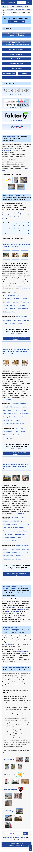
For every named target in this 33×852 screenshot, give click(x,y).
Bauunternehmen (8, 521)
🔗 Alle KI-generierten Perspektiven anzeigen (16, 338)
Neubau (10, 413)
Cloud (27, 524)
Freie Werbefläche (16, 126)
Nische (16, 413)
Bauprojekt (23, 517)
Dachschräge (15, 403)
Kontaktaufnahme (16, 129)
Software (12, 537)
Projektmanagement (19, 534)
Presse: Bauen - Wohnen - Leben (15, 195)
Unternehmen (7, 541)
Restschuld (11, 308)
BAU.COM (12, 2)
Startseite (6, 837)
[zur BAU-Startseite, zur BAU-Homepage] (3, 6)
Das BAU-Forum (9, 136)
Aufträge (25, 6)
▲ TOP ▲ (30, 846)
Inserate (19, 6)
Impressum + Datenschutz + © (17, 844)
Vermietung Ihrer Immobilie (10, 611)
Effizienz (21, 527)
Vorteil (22, 423)
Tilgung (18, 308)
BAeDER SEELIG (9, 774)
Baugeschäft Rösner (10, 789)
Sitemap (24, 73)
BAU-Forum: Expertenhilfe (16, 34)
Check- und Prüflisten (16, 59)
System (19, 537)
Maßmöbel (16, 410)
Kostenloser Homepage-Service (15, 668)
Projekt (25, 531)
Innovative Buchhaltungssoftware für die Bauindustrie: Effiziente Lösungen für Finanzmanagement (15, 467)
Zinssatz (14, 312)
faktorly (14, 541)
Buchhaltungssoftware (18, 524)
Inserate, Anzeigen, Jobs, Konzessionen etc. (12, 587)
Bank (18, 295)
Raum (11, 417)
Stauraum (16, 423)
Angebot (13, 292)
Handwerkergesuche (11, 644)
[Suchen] (28, 2)
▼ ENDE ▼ (30, 850)
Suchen (25, 833)
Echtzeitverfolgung (12, 527)
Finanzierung (25, 302)
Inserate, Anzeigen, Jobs (16, 54)
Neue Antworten (16, 9)
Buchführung (18, 521)
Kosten (5, 308)
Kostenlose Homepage (16, 63)
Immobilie (5, 305)
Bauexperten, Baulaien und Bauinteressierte (12, 149)
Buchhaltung (6, 524)
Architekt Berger (9, 811)
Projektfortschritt (7, 534)
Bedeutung (17, 298)
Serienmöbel (17, 420)
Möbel (4, 413)
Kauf (23, 305)
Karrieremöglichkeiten (9, 607)
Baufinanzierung (7, 298)
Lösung (25, 407)
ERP (4, 527)
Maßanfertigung (7, 410)
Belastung (24, 298)
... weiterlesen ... (25, 288)
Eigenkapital (6, 302)
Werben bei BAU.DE (9, 73)
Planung (5, 417)
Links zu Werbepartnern (16, 68)
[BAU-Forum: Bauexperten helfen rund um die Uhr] (3, 10)
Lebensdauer (18, 407)
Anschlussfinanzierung (9, 295)
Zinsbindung (6, 312)
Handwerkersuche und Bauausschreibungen (11, 629)
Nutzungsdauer (24, 413)
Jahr (11, 305)
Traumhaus (21, 609)
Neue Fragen (26, 9)
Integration (12, 531)
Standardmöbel (7, 423)
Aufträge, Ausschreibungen (16, 49)
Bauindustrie (14, 517)
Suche (16, 78)
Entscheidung (15, 302)
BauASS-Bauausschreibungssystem (16, 636)
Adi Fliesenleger (9, 759)
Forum (8, 10)
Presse (12, 6)
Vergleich (25, 308)
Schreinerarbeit (7, 420)
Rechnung (6, 537)
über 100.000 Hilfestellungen (16, 21)
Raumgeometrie (18, 417)
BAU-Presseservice (17, 43)
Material (23, 410)
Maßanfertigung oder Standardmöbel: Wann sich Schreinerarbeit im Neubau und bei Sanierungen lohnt (16, 352)
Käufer (19, 305)
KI (14, 305)
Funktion (5, 531)
